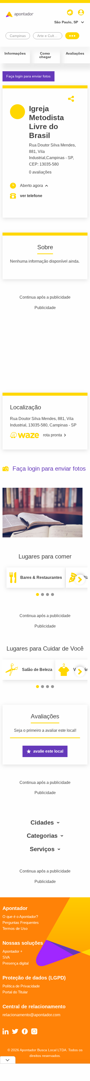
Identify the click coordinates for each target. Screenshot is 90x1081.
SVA (6, 957)
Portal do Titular (15, 992)
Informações (15, 53)
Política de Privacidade (21, 986)
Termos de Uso (15, 928)
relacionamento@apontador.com (31, 1015)
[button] (37, 594)
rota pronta (52, 435)
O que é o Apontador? (20, 916)
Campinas (55, 158)
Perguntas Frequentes (20, 922)
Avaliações (75, 53)
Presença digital (15, 963)
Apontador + (12, 951)
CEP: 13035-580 (44, 164)
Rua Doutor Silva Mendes (52, 145)
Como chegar (45, 55)
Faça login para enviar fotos (28, 76)
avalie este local (48, 751)
